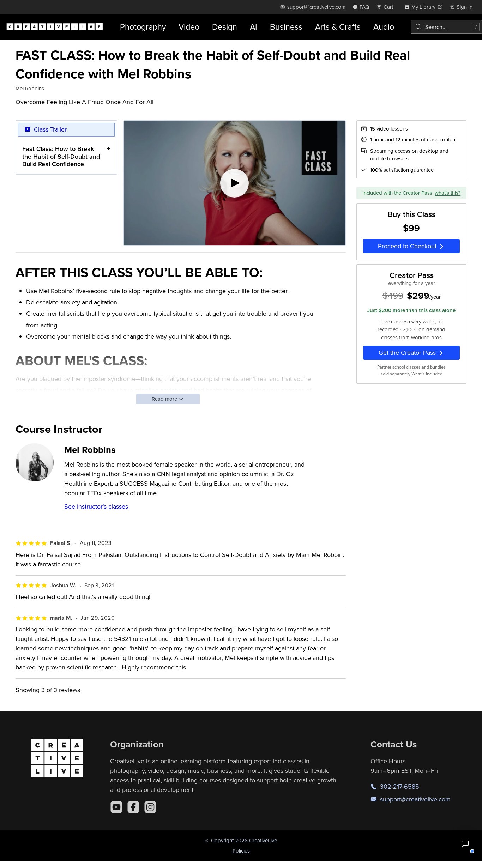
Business (286, 26)
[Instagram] (150, 807)
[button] (465, 844)
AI (253, 26)
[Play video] (234, 183)
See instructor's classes (96, 506)
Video (189, 26)
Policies (241, 850)
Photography (143, 26)
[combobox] (446, 26)
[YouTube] (116, 807)
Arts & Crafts (338, 26)
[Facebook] (133, 807)
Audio (383, 26)
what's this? (447, 193)
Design (224, 26)
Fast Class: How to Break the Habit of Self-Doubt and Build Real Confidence (61, 156)
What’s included (426, 374)
